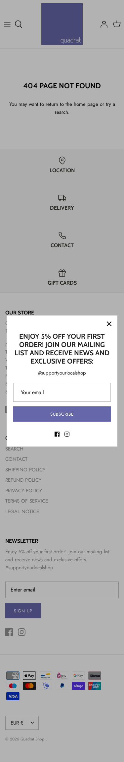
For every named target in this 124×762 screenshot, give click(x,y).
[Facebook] (57, 434)
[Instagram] (66, 434)
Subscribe (62, 414)
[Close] (109, 323)
